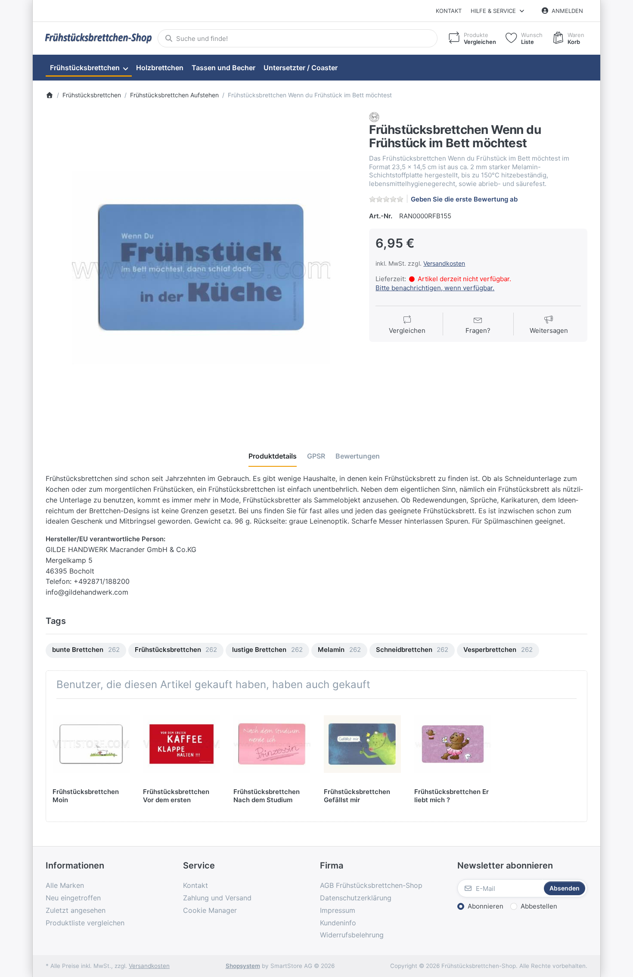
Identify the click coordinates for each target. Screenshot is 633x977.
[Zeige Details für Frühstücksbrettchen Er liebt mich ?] (452, 743)
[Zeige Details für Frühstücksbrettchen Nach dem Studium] (271, 743)
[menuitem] (89, 68)
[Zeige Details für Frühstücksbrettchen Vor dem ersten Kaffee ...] (181, 743)
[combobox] (298, 38)
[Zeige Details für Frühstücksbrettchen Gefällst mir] (362, 743)
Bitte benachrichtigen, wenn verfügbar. (434, 288)
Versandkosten (444, 263)
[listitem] (201, 267)
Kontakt (449, 10)
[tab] (272, 456)
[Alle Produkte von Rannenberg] (374, 117)
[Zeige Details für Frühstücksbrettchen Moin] (91, 743)
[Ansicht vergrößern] (201, 267)
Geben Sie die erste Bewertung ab (464, 199)
